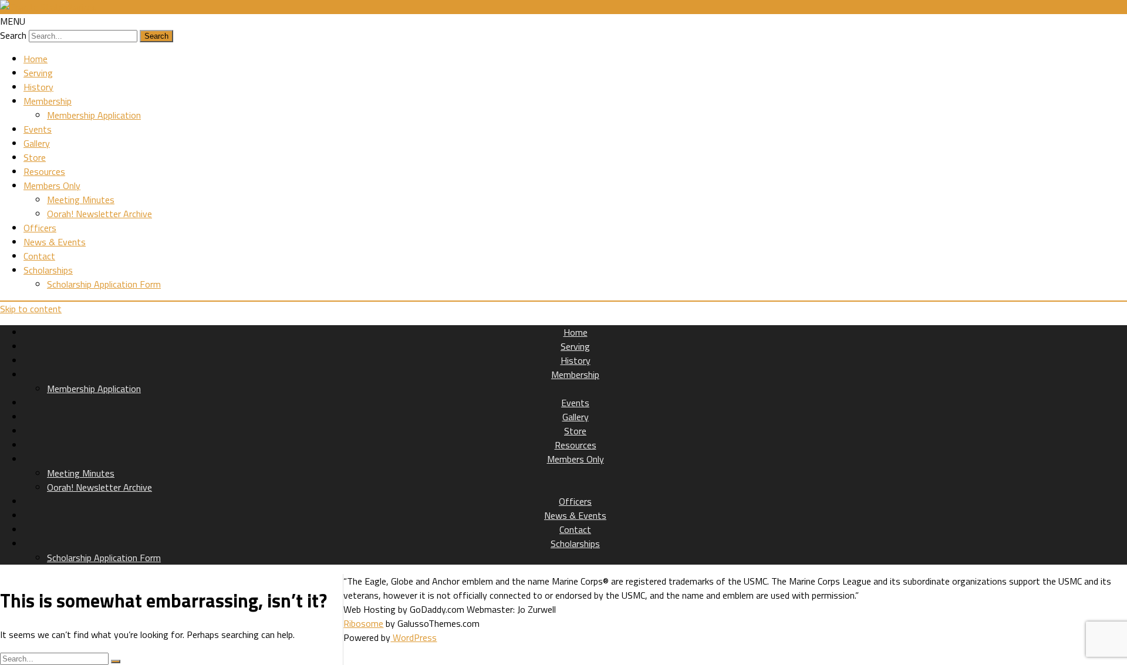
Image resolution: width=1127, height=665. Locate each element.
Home (35, 59)
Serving (38, 73)
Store (34, 157)
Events (37, 129)
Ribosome (363, 623)
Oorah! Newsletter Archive (99, 214)
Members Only (51, 185)
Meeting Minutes (80, 200)
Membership (47, 101)
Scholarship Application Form (104, 284)
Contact (39, 256)
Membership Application (94, 115)
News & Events (54, 242)
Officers (39, 228)
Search (13, 35)
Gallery (36, 143)
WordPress (413, 637)
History (38, 87)
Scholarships (48, 270)
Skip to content (31, 309)
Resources (44, 171)
